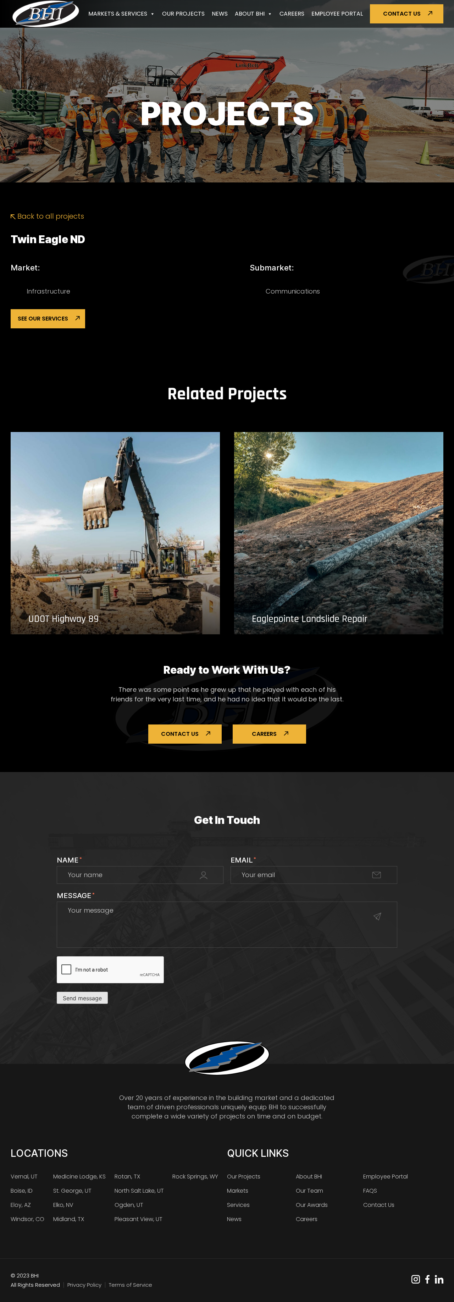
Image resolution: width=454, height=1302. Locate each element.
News (220, 14)
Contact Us (402, 14)
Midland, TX (68, 1219)
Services (238, 1205)
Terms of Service (130, 1285)
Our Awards (312, 1205)
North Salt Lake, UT (139, 1191)
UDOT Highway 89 (63, 619)
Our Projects (183, 14)
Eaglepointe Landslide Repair (309, 619)
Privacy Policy (84, 1285)
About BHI (250, 14)
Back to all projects (50, 216)
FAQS (370, 1191)
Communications (293, 291)
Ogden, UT (129, 1205)
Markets (237, 1191)
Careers (291, 14)
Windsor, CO (27, 1219)
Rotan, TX (127, 1176)
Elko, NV (63, 1205)
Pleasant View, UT (138, 1219)
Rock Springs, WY (195, 1176)
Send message (82, 998)
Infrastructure (48, 291)
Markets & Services (117, 14)
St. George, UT (72, 1191)
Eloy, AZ (21, 1205)
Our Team (309, 1191)
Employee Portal (337, 14)
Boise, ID (22, 1191)
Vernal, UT (24, 1176)
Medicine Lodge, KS (79, 1176)
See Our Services (43, 318)
